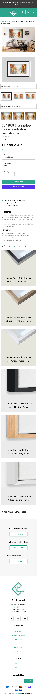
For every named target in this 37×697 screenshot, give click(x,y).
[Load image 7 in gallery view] (30, 116)
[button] (3, 12)
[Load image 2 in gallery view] (18, 96)
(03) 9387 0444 (18, 607)
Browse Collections (18, 547)
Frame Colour (8, 163)
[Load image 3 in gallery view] (30, 96)
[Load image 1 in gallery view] (6, 96)
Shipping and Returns (18, 635)
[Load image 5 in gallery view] (6, 116)
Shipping (4, 150)
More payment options (19, 191)
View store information (11, 205)
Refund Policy (18, 651)
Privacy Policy (18, 639)
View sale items (18, 534)
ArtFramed (18, 693)
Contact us (18, 561)
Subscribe (29, 681)
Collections (18, 668)
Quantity (6, 172)
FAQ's (18, 643)
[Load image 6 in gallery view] (18, 116)
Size (5, 154)
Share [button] (6, 246)
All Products (18, 664)
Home (4, 21)
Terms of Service (18, 647)
